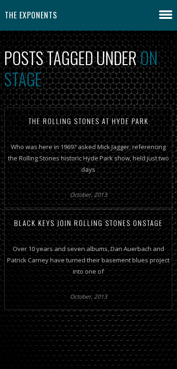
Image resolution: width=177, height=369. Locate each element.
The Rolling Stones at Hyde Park (88, 121)
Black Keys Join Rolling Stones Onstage (88, 223)
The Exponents (31, 15)
